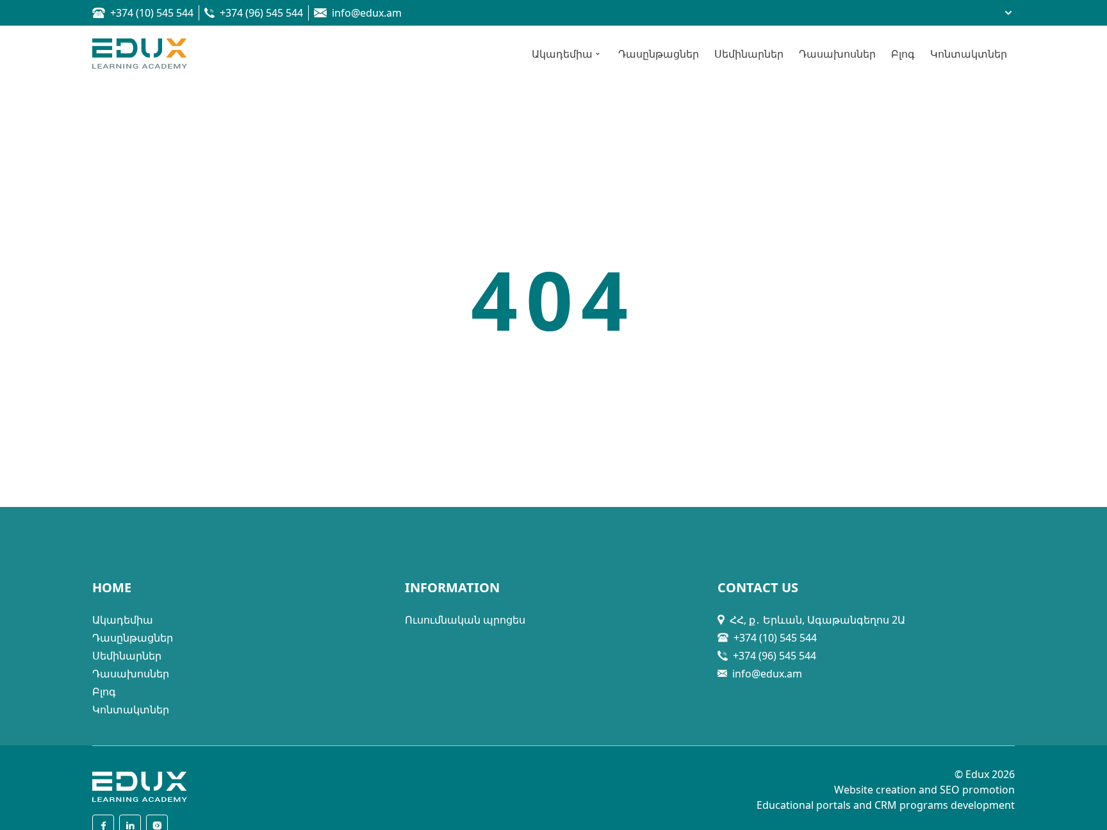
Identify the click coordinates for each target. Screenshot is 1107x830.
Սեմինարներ (126, 656)
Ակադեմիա (122, 620)
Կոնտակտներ (130, 709)
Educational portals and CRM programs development (886, 805)
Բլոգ (104, 692)
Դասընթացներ (132, 638)
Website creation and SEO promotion (924, 790)
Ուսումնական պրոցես (465, 620)
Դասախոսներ (130, 674)
